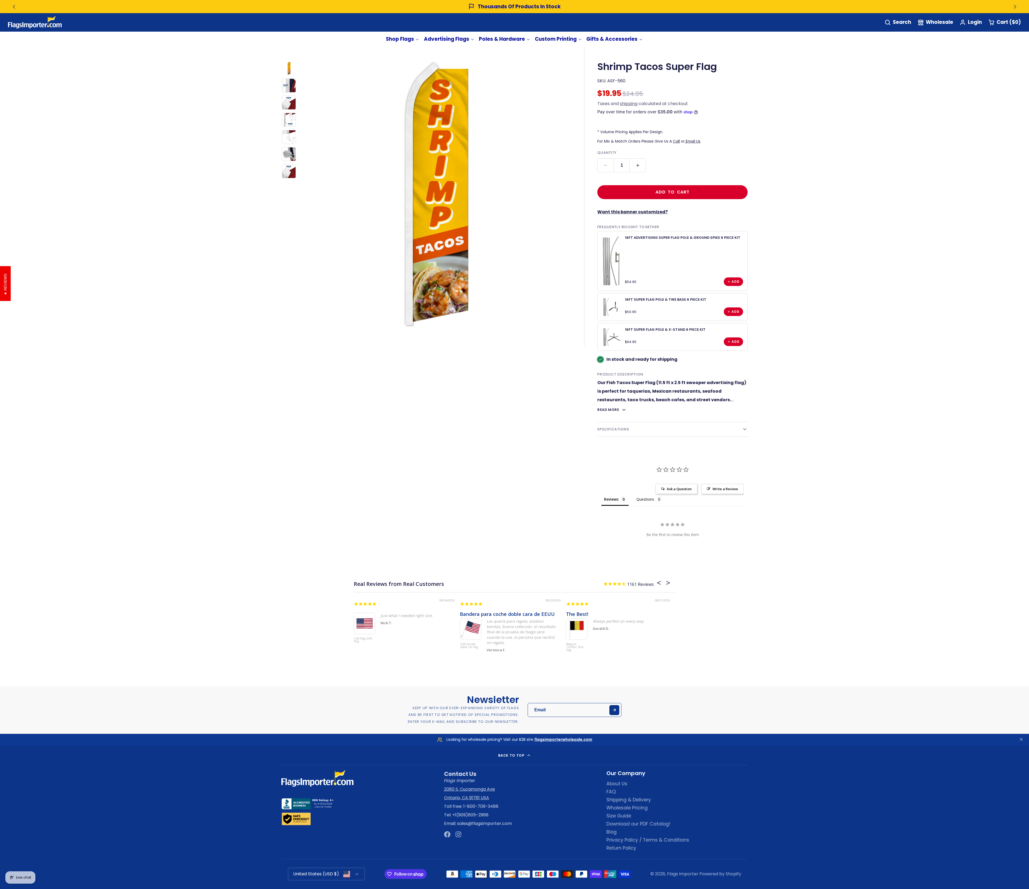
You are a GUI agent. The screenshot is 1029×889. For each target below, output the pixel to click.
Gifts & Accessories (611, 39)
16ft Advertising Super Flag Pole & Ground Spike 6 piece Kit (682, 237)
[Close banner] (1021, 739)
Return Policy (621, 848)
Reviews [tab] (611, 499)
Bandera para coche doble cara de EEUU (507, 614)
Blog (611, 832)
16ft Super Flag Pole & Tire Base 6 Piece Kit (665, 299)
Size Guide (618, 815)
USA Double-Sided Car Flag (469, 646)
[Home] (35, 22)
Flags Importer (682, 874)
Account (971, 22)
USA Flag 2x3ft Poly (363, 640)
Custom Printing (556, 39)
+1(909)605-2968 (470, 815)
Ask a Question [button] (679, 488)
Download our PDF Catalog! (638, 823)
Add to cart (672, 192)
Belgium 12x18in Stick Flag (575, 647)
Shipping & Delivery (628, 799)
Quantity (607, 152)
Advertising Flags (446, 39)
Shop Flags (400, 39)
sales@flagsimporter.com (484, 823)
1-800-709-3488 (480, 806)
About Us (616, 783)
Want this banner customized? (632, 212)
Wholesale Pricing (627, 807)
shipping (628, 104)
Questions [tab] (645, 499)
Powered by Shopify (720, 874)
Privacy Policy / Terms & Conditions (647, 840)
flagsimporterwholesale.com (563, 739)
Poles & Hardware (502, 39)
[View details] (611, 261)
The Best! (577, 614)
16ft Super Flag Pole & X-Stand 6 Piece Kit (665, 329)
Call (676, 141)
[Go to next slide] (1015, 6)
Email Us (692, 141)
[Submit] (614, 710)
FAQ (611, 791)
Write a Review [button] (725, 488)
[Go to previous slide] (14, 6)
